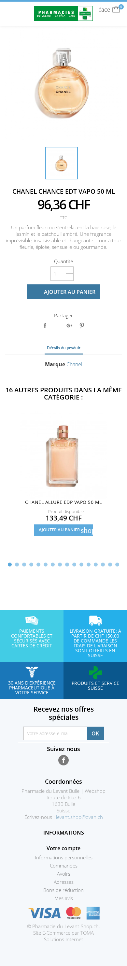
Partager (45, 325)
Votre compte (63, 848)
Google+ (69, 325)
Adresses (64, 882)
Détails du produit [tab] (63, 348)
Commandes (64, 865)
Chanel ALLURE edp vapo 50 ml (63, 502)
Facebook (63, 760)
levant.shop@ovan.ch (79, 817)
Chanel (74, 364)
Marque (55, 364)
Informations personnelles (63, 857)
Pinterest (82, 325)
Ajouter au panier (64, 292)
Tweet (57, 325)
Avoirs (63, 873)
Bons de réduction (63, 890)
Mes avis (63, 898)
